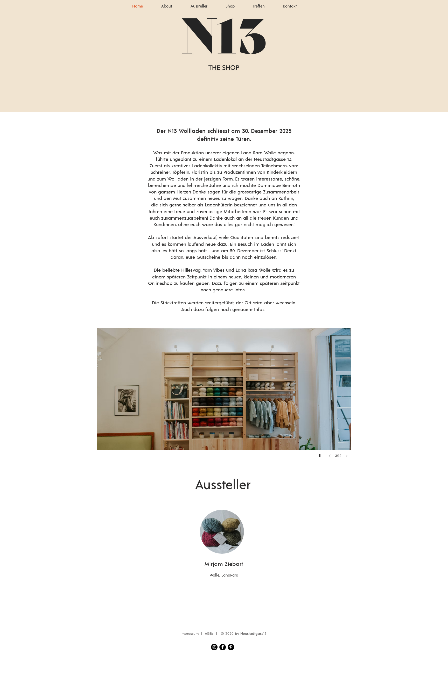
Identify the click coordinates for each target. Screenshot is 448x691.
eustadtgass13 (255, 634)
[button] (224, 398)
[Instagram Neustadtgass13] (214, 647)
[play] (320, 454)
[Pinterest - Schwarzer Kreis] (231, 647)
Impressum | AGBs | (200, 634)
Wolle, (215, 575)
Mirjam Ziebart (224, 564)
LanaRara (229, 575)
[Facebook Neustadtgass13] (222, 647)
